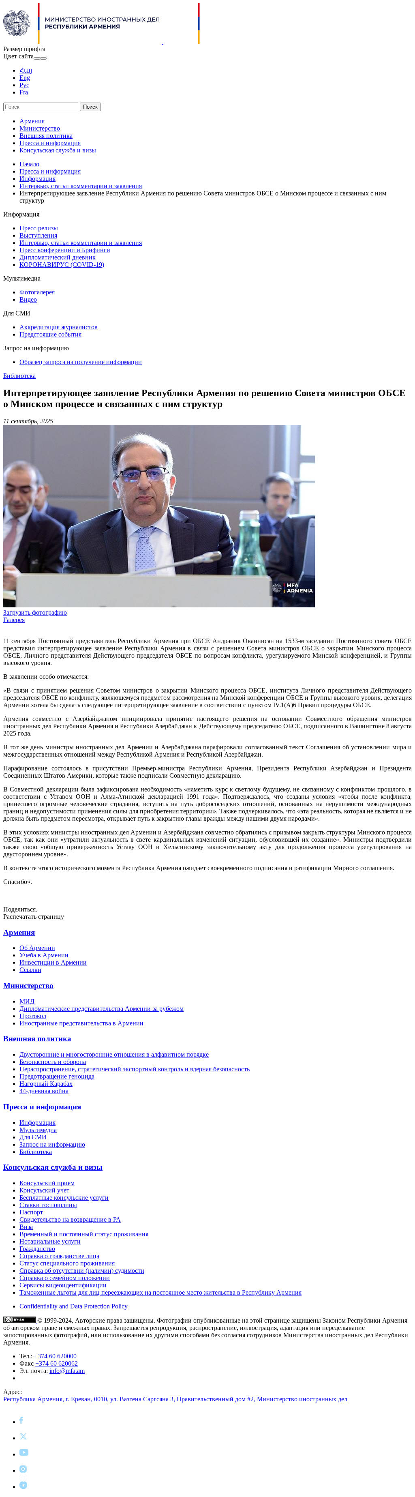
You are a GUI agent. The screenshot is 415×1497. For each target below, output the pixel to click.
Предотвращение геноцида (56, 1076)
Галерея (14, 619)
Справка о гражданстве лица (59, 1256)
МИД (26, 1001)
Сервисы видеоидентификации (63, 1285)
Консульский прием (47, 1183)
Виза (26, 1226)
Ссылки (30, 969)
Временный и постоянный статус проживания (83, 1234)
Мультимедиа (38, 1129)
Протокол (32, 1015)
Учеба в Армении (43, 955)
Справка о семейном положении (64, 1277)
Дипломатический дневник (57, 257)
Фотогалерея (37, 292)
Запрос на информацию (52, 1144)
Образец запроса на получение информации (80, 361)
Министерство (39, 128)
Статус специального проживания (67, 1263)
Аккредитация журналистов (58, 327)
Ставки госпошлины (48, 1204)
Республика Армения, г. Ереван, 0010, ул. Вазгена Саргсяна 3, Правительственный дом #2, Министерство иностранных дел (175, 1399)
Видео (28, 299)
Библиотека (19, 375)
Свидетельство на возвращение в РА (70, 1219)
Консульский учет (44, 1190)
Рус (24, 84)
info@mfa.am (67, 1370)
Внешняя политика (46, 135)
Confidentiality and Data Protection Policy (73, 1306)
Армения (32, 121)
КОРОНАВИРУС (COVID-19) (61, 264)
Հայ (25, 70)
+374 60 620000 (55, 1356)
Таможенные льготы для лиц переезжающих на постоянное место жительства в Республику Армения (160, 1292)
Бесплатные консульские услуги (64, 1197)
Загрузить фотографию (35, 612)
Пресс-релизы (38, 228)
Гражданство (37, 1248)
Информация (37, 178)
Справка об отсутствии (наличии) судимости (81, 1270)
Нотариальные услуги (50, 1241)
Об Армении (37, 947)
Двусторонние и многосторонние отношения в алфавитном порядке (114, 1054)
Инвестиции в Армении (53, 962)
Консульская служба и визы (57, 150)
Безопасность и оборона (52, 1061)
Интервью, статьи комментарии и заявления (80, 185)
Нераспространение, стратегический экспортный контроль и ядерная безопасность (134, 1069)
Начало (29, 164)
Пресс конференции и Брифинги (64, 250)
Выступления (38, 235)
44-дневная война (43, 1090)
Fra (23, 92)
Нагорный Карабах (46, 1083)
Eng (24, 77)
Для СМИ (33, 1137)
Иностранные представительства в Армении (81, 1023)
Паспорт (31, 1212)
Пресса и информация (50, 142)
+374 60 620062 (56, 1363)
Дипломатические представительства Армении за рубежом (101, 1008)
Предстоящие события (50, 334)
